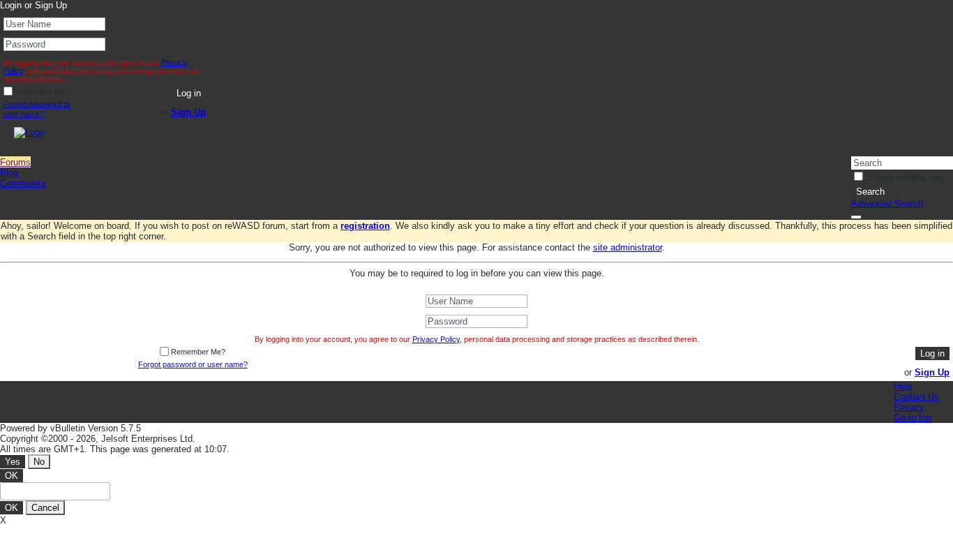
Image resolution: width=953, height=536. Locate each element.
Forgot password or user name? (36, 109)
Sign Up (188, 112)
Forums (15, 162)
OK (11, 475)
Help (903, 386)
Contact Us (916, 397)
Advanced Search (887, 203)
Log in (189, 93)
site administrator (627, 247)
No (39, 461)
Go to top (912, 417)
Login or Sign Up (33, 5)
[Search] (856, 217)
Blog (9, 173)
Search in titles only (905, 177)
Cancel (45, 507)
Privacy (909, 407)
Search (870, 191)
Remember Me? (42, 91)
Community (23, 183)
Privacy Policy (436, 339)
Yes (12, 461)
